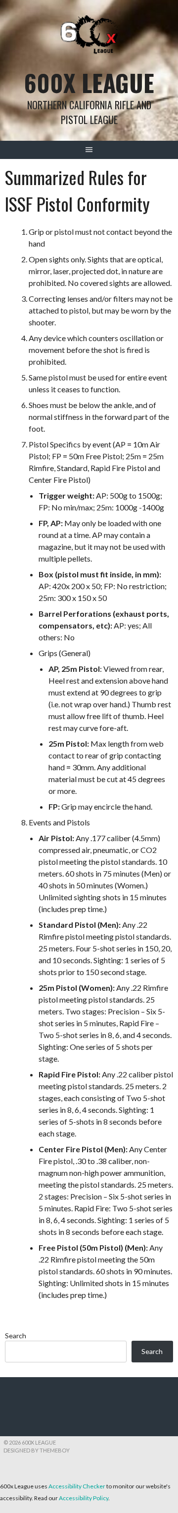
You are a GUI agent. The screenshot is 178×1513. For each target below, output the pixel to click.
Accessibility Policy (83, 1498)
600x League (89, 82)
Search (15, 1335)
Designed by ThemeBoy (36, 1450)
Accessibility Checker (76, 1486)
